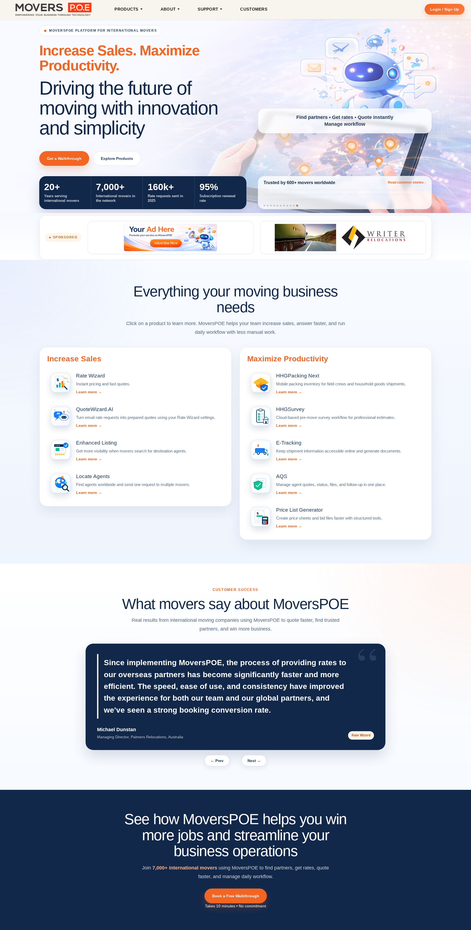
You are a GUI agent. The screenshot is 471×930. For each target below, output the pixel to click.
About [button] (168, 9)
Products (126, 9)
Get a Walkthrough (64, 158)
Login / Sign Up (444, 9)
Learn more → (89, 392)
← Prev (217, 760)
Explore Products (117, 158)
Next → (254, 760)
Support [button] (208, 9)
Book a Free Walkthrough (235, 896)
